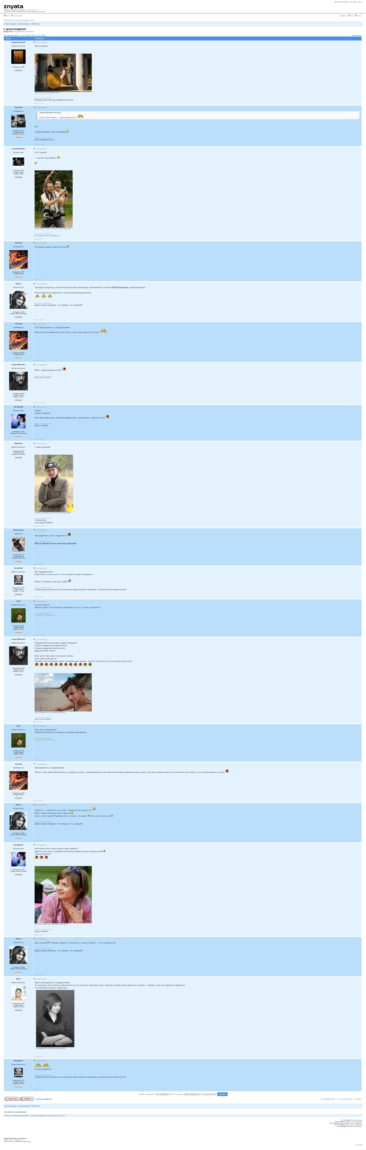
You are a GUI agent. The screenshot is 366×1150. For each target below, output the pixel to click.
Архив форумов (24, 24)
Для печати (357, 35)
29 (39, 35)
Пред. (16, 35)
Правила (343, 16)
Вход (8, 16)
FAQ (351, 16)
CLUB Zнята (35, 24)
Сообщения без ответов (12, 20)
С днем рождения (43, 1099)
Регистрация (17, 16)
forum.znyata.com (32, 10)
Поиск (358, 16)
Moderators (30, 31)
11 (33, 35)
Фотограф (358, 1145)
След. (43, 35)
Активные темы (28, 20)
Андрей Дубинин (19, 31)
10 (30, 35)
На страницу (9, 35)
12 (35, 35)
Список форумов (10, 24)
